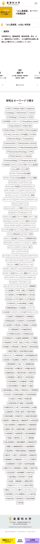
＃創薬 (30, 303)
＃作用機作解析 (20, 295)
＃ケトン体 (33, 217)
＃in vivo (15, 134)
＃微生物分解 (33, 347)
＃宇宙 (26, 342)
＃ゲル (33, 221)
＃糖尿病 (5, 420)
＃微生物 (23, 347)
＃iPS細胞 (23, 134)
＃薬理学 (33, 459)
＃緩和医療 (18, 433)
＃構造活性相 (20, 373)
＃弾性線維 (14, 347)
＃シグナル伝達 (7, 230)
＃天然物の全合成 (13, 334)
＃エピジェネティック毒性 (13, 208)
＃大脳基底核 (13, 329)
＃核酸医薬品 (9, 373)
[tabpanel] (20, 64)
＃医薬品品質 (9, 321)
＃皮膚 (34, 407)
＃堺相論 (25, 325)
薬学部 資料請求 (20, 540)
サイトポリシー (22, 531)
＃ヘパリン (33, 273)
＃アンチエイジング (28, 191)
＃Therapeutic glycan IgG (27, 160)
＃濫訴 (30, 386)
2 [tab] (19, 85)
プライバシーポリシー (10, 531)
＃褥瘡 (25, 468)
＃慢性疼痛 (18, 355)
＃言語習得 (10, 472)
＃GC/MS (19, 130)
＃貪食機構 (20, 472)
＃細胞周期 (32, 425)
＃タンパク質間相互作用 (27, 238)
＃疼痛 (19, 399)
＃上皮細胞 (9, 290)
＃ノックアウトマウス (20, 251)
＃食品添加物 (29, 498)
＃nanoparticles (28, 139)
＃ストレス (34, 230)
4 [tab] (23, 85)
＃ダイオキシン (9, 243)
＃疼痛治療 (27, 399)
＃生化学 (7, 394)
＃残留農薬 (10, 377)
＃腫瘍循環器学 (17, 446)
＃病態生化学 (8, 407)
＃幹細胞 (5, 347)
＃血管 (19, 464)
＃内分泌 (9, 299)
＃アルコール (26, 182)
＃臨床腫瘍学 (29, 446)
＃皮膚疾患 (9, 412)
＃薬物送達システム (21, 459)
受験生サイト (7, 540)
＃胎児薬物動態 (29, 433)
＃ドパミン (21, 243)
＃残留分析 (31, 373)
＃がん (14, 165)
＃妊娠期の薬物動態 (22, 338)
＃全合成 (31, 295)
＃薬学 (14, 455)
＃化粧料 (9, 316)
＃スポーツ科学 (27, 234)
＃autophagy (9, 113)
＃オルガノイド (25, 212)
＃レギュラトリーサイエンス (14, 286)
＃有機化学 (18, 368)
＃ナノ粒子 (28, 247)
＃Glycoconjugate (31, 130)
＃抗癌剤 (6, 360)
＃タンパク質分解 (10, 238)
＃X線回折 (6, 165)
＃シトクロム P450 (21, 230)
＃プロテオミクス (30, 269)
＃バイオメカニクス (13, 260)
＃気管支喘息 (29, 377)
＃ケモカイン (8, 221)
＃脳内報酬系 (20, 442)
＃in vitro (7, 134)
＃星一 (20, 364)
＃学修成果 (7, 342)
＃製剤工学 (7, 468)
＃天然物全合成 (27, 334)
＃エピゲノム (32, 199)
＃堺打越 (17, 325)
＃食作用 (32, 494)
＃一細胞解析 (31, 286)
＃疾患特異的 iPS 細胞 (15, 403)
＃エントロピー (30, 208)
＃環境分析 (24, 390)
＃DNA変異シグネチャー (11, 121)
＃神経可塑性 (30, 412)
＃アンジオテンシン (12, 191)
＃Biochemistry (21, 113)
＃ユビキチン (14, 282)
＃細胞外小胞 (8, 429)
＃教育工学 (33, 360)
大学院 (32, 540)
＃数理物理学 (11, 364)
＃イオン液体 (29, 195)
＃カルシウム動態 (9, 217)
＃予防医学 (30, 290)
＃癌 (16, 407)
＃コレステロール (11, 225)
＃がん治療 (15, 169)
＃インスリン (20, 199)
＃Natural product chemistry (26, 143)
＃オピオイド (13, 212)
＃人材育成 (9, 295)
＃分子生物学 (18, 299)
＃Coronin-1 (22, 117)
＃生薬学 (12, 399)
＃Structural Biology (10, 160)
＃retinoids (27, 156)
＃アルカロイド (14, 182)
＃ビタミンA (8, 269)
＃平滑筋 (34, 342)
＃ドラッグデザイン (15, 247)
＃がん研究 (25, 169)
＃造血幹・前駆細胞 (14, 481)
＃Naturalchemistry (9, 147)
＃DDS (30, 117)
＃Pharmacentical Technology (17, 152)
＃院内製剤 (9, 494)
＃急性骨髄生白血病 (26, 351)
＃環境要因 (34, 390)
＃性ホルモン (8, 355)
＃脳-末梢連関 (9, 442)
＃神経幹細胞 (8, 416)
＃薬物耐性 (8, 459)
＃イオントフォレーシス (14, 195)
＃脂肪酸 (30, 438)
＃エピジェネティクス (20, 204)
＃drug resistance (14, 126)
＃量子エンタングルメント (26, 490)
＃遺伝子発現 (28, 485)
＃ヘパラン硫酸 (21, 273)
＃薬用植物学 (10, 464)
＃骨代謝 (20, 503)
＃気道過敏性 (11, 381)
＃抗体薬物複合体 (30, 355)
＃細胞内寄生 (21, 425)
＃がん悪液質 (32, 165)
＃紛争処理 (34, 420)
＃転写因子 (21, 477)
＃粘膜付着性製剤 (30, 416)
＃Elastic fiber (27, 126)
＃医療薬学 (30, 316)
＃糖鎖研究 (24, 420)
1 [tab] (17, 85)
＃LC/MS (32, 134)
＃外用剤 (33, 325)
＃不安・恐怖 (20, 290)
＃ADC (8, 108)
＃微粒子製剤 (12, 351)
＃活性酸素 (22, 381)
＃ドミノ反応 (31, 243)
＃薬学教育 (22, 455)
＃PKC (31, 152)
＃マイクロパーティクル (13, 277)
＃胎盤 (8, 438)
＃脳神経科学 (31, 442)
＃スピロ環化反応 (13, 234)
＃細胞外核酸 (20, 429)
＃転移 (29, 477)
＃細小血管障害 (9, 425)
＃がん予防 (22, 165)
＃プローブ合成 (8, 273)
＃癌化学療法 (25, 407)
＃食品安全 (19, 498)
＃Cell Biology (11, 117)
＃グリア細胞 (22, 217)
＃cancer (31, 113)
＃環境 (16, 390)
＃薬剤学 (7, 455)
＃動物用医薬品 (11, 308)
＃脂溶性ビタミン (19, 438)
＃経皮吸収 (9, 433)
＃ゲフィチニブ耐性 (22, 221)
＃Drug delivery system (30, 121)
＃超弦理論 (12, 477)
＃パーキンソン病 (28, 260)
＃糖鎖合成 (14, 420)
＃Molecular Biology (14, 139)
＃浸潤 (30, 381)
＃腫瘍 (8, 446)
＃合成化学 (20, 321)
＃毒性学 (19, 377)
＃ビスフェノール (26, 264)
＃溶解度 (23, 386)
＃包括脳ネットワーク (26, 308)
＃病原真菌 (29, 403)
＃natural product (9, 143)
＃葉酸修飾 (31, 451)
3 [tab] (21, 85)
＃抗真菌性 (15, 360)
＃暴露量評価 (29, 364)
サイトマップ (31, 531)
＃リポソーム (25, 282)
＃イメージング (8, 199)
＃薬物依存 (32, 455)
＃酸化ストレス (9, 490)
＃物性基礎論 (7, 390)
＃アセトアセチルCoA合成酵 (20, 173)
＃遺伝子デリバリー (14, 485)
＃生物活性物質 (17, 394)
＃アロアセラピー (28, 186)
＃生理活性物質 (30, 394)
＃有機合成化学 (29, 368)
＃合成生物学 (30, 321)
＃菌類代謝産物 (20, 451)
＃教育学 (24, 360)
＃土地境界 (8, 325)
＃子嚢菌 (34, 338)
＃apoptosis (30, 108)
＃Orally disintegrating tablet (27, 147)
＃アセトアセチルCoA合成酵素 (14, 178)
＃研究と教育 (19, 412)
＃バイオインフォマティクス (13, 256)
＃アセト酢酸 (31, 178)
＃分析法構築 (21, 303)
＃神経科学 (18, 416)
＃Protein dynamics (15, 156)
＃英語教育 (9, 451)
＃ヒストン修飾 (12, 264)
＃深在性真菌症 (12, 386)
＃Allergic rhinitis (18, 108)
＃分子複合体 (29, 299)
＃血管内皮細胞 (29, 464)
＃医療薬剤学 (19, 316)
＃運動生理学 (28, 481)
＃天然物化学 (8, 338)
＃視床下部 (33, 468)
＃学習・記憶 (17, 342)
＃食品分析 (9, 498)
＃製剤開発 (17, 468)
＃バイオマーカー (31, 256)
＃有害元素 (9, 368)
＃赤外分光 (30, 472)
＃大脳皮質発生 (25, 329)
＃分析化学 (11, 303)
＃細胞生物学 (31, 429)
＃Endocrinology (8, 130)
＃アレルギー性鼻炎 (13, 186)
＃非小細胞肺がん (21, 494)
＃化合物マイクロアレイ (11, 312)
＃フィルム (18, 269)
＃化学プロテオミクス (29, 312)
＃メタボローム (29, 277)
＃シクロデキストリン (27, 225)
